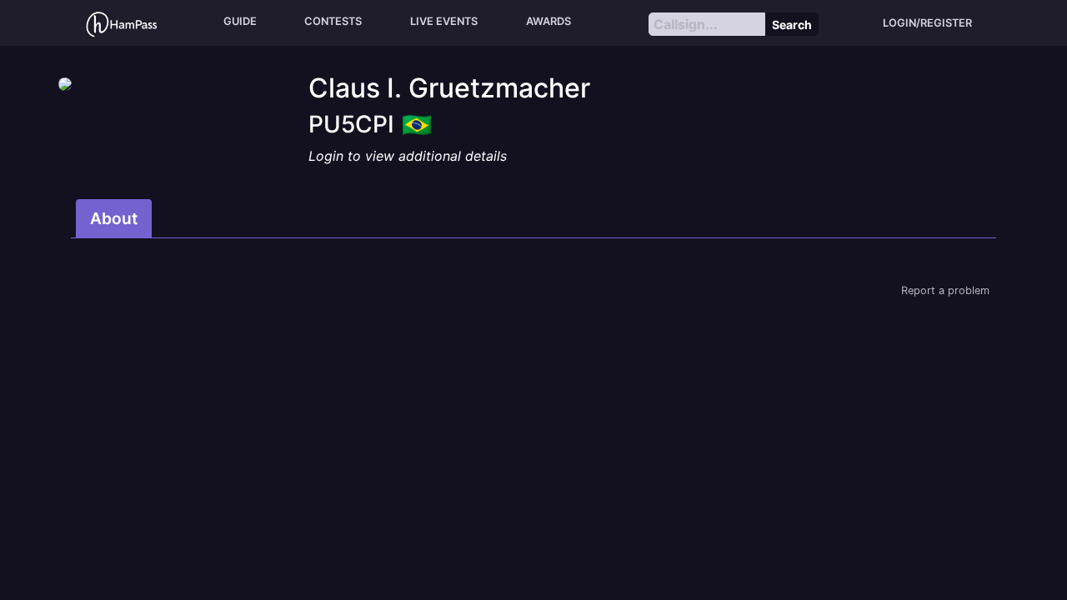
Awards (548, 21)
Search (792, 25)
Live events (444, 21)
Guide (240, 21)
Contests (333, 21)
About (114, 218)
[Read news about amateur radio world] (121, 23)
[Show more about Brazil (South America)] (417, 119)
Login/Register (927, 23)
